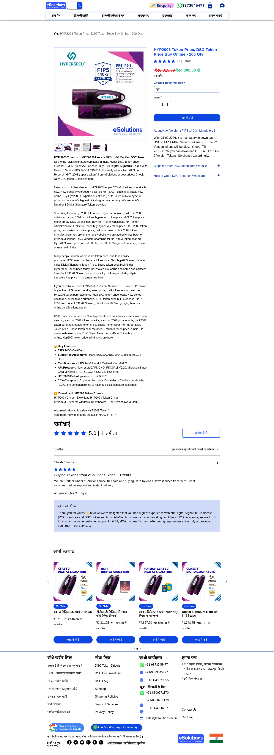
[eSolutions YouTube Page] (82, 742)
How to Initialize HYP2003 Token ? (89, 410)
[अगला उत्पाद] (226, 581)
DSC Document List (108, 673)
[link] (209, 5)
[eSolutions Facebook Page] (69, 742)
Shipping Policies (106, 696)
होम (56, 33)
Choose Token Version (169, 82)
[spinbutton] (162, 104)
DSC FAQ (101, 681)
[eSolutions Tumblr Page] (94, 742)
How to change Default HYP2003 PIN (90, 414)
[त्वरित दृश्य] (73, 581)
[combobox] (187, 89)
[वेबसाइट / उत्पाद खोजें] (79, 5)
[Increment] (167, 104)
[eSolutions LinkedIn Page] (101, 742)
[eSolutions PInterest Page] (88, 742)
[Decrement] (157, 104)
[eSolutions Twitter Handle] (75, 742)
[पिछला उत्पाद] (48, 581)
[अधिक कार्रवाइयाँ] (217, 462)
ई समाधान (116, 743)
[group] (137, 603)
